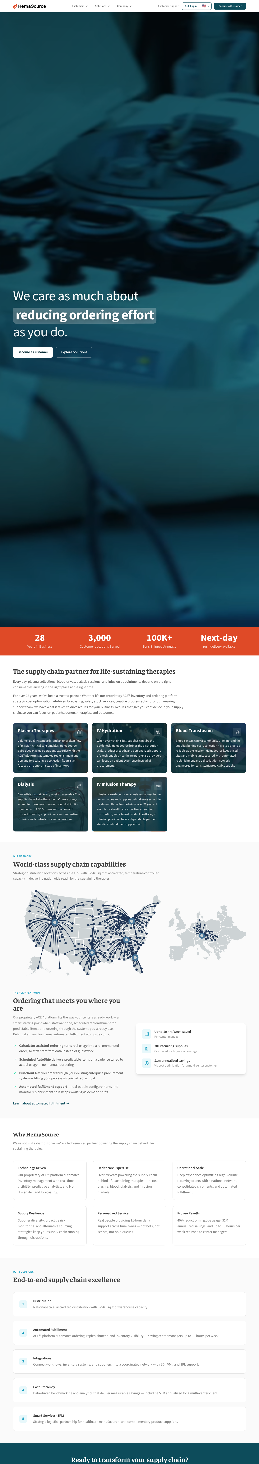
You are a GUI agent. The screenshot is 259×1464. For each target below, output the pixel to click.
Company (122, 6)
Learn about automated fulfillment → (41, 1103)
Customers (78, 6)
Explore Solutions (74, 352)
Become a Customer (230, 6)
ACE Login (191, 6)
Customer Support (168, 6)
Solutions (100, 6)
